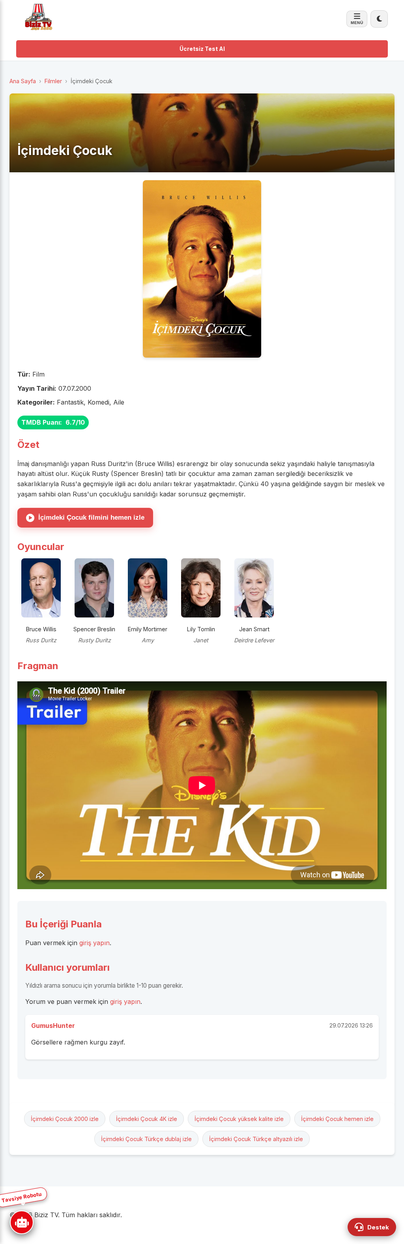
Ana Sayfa (22, 81)
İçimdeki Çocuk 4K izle (146, 1118)
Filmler (53, 81)
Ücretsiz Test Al (202, 48)
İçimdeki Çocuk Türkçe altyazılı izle (256, 1139)
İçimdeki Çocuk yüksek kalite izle (239, 1118)
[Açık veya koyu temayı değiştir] (379, 19)
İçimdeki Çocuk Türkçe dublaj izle (146, 1139)
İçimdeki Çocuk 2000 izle (65, 1118)
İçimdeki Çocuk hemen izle (337, 1118)
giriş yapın (94, 943)
